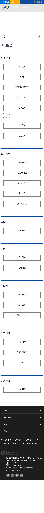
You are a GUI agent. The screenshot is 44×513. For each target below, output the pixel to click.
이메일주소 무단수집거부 (32, 440)
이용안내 (5, 381)
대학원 (4, 286)
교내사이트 (6, 431)
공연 (3, 249)
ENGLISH (39, 2)
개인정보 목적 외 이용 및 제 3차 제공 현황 (24, 443)
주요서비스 (6, 411)
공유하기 (39, 36)
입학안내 (15, 2)
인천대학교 (5, 2)
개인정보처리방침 (6, 440)
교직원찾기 (18, 440)
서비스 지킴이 (7, 417)
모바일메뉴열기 (41, 8)
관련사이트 (6, 424)
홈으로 (5, 36)
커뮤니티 (5, 333)
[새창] (8, 475)
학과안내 (5, 58)
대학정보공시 (5, 443)
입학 (3, 222)
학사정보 (5, 154)
